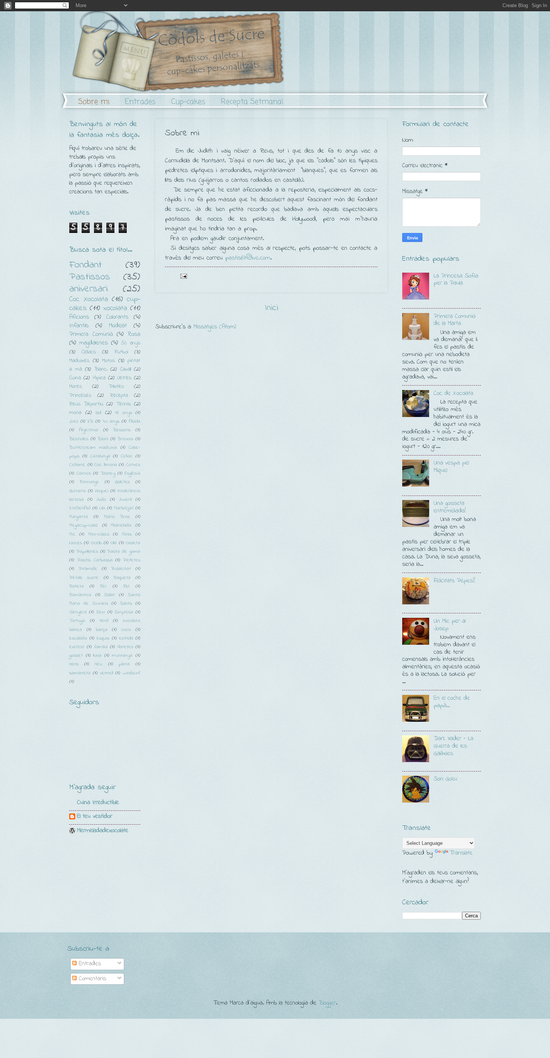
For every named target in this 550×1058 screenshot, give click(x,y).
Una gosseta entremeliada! (450, 507)
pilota (124, 664)
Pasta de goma (123, 551)
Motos (108, 361)
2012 (73, 421)
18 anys (123, 412)
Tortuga (77, 620)
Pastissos (89, 277)
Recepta (119, 395)
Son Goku (445, 779)
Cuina (75, 378)
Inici (271, 307)
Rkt (126, 586)
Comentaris (91, 978)
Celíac (126, 456)
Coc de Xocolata (453, 393)
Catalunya (100, 456)
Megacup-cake (83, 525)
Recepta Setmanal (252, 102)
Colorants (117, 317)
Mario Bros (117, 516)
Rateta (76, 586)
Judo (101, 499)
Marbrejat (124, 508)
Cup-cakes (188, 102)
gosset (76, 655)
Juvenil (125, 499)
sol (98, 413)
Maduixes (79, 361)
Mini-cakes (98, 534)
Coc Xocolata (88, 299)
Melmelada (121, 525)
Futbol (121, 352)
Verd (104, 620)
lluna (97, 655)
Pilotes (116, 386)
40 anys (111, 421)
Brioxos (125, 438)
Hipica (99, 378)
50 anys (130, 343)
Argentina (88, 429)
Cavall (125, 369)
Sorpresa (123, 612)
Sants (126, 603)
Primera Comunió (91, 334)
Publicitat (121, 568)
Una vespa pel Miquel (451, 467)
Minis (127, 534)
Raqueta (122, 577)
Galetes (122, 481)
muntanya (122, 655)
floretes (125, 646)
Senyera (78, 612)
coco (126, 629)
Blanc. (100, 369)
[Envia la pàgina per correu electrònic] (183, 275)
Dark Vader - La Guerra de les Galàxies (453, 746)
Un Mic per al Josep (449, 625)
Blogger (327, 1003)
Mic (72, 534)
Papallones (87, 551)
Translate (461, 853)
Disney (108, 473)
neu (98, 664)
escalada (78, 638)
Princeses (80, 395)
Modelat (118, 325)
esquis (103, 638)
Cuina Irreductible (98, 802)
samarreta (80, 673)
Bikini (103, 438)
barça (101, 629)
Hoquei (102, 490)
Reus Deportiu (86, 404)
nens (74, 664)
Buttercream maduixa (93, 447)
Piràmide (88, 568)
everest (77, 646)
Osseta (133, 542)
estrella (126, 638)
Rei (103, 586)
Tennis (123, 404)
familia (101, 646)
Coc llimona (105, 464)
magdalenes (93, 342)
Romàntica (80, 594)
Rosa (134, 334)
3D (90, 421)
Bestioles (78, 438)
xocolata (115, 308)
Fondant (85, 265)
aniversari (88, 289)
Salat (109, 594)
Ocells (96, 542)
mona (75, 413)
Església (132, 473)
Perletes (131, 560)
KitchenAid (80, 508)
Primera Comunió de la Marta (455, 320)
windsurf (131, 673)
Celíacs (89, 352)
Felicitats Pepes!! (454, 580)
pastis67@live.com (248, 258)
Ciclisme (77, 464)
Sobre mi (94, 102)
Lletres (124, 378)
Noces (75, 542)
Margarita (78, 516)
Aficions (79, 317)
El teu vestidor (94, 816)
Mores (75, 386)
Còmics (83, 473)
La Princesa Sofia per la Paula (456, 280)
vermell (106, 673)
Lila (102, 508)
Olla (113, 542)
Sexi (100, 612)
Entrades (140, 102)
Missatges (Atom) (214, 326)
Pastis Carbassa (95, 560)
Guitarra (77, 490)
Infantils (79, 325)
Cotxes (133, 464)
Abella (134, 421)
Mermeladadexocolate (102, 830)
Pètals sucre (83, 577)
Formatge (89, 481)
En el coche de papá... (452, 702)
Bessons (122, 429)
